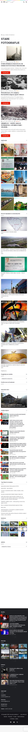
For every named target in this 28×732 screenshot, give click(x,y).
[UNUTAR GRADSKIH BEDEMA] (5, 646)
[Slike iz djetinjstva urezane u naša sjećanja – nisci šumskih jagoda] (4, 477)
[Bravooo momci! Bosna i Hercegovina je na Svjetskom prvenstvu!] (5, 529)
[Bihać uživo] (7, 190)
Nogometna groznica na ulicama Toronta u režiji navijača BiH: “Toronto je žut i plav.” (18, 470)
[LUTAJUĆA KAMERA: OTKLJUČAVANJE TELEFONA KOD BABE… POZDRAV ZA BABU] (4, 625)
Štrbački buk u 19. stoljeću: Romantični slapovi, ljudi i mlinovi (12, 94)
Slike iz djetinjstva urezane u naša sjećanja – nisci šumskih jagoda (18, 475)
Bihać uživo (3, 507)
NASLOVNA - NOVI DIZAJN (6, 488)
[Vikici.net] (8, 2)
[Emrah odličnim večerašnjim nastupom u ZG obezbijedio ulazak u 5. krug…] (4, 632)
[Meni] (1, 2)
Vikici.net (4, 61)
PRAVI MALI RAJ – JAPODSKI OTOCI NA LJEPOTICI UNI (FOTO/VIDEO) (18, 457)
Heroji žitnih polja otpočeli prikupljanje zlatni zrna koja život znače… (18, 451)
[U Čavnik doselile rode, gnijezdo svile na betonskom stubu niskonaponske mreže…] (5, 523)
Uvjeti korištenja (20, 716)
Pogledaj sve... (4, 370)
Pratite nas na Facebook (7, 382)
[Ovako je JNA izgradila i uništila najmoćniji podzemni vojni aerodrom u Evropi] (23, 651)
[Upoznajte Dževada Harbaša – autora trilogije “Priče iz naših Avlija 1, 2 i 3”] (4, 682)
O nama (14, 716)
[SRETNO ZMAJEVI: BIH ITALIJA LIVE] (14, 529)
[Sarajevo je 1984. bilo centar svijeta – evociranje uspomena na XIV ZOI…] (14, 656)
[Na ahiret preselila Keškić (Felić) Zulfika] (5, 534)
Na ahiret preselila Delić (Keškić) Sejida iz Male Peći (18, 415)
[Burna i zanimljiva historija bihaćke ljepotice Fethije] (20, 177)
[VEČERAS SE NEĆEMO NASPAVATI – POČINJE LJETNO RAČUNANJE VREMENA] (23, 529)
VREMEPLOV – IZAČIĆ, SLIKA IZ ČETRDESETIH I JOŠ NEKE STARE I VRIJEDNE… (11, 125)
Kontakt (5, 716)
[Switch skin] (24, 2)
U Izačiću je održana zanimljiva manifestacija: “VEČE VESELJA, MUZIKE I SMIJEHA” (17, 438)
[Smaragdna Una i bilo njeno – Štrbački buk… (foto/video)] (14, 523)
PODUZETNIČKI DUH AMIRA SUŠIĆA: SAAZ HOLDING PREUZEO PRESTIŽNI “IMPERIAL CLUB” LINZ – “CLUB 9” (18, 445)
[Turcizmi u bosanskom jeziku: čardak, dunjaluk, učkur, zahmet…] (20, 150)
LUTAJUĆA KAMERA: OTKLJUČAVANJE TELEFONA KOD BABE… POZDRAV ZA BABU (17, 625)
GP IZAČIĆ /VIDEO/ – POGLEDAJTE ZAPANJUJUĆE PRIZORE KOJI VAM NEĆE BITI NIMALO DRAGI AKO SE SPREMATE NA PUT (13, 251)
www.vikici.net (23, 714)
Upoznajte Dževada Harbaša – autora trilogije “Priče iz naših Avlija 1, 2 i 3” (17, 682)
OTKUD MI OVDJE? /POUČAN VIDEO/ (9, 231)
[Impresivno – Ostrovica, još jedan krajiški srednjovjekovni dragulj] (14, 646)
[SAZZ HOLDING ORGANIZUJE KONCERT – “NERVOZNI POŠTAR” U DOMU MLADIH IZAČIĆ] (23, 534)
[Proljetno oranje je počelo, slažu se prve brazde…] (14, 534)
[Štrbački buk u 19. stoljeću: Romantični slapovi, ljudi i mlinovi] (14, 82)
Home (3, 34)
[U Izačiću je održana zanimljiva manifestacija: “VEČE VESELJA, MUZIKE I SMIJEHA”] (4, 439)
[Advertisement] (14, 19)
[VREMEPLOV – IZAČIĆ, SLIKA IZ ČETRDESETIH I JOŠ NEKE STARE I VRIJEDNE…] (14, 113)
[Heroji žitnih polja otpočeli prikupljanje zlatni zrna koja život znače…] (4, 451)
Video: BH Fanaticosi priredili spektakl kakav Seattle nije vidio (18, 463)
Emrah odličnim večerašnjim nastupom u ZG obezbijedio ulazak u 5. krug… (18, 632)
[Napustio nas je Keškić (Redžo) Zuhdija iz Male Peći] (4, 432)
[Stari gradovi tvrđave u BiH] (23, 646)
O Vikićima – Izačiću (14, 718)
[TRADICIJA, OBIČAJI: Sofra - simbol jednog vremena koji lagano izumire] (7, 177)
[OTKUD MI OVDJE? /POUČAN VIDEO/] (5, 651)
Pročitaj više (5, 72)
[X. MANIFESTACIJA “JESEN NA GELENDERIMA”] (4, 676)
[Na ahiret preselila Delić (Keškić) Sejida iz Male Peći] (7, 163)
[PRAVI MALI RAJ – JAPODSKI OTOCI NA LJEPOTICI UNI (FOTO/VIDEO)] (4, 458)
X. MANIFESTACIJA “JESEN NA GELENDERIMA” (16, 675)
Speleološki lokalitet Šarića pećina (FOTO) (10, 486)
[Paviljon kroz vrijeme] (5, 656)
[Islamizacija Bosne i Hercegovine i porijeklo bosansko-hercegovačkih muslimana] (20, 190)
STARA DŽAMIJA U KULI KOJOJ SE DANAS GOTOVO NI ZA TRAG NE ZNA (13, 65)
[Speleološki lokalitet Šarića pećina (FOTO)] (7, 150)
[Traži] (26, 2)
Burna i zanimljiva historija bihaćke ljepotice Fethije (11, 505)
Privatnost (10, 716)
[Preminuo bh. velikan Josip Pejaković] (4, 670)
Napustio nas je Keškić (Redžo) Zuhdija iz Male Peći (17, 431)
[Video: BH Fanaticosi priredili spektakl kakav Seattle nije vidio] (4, 464)
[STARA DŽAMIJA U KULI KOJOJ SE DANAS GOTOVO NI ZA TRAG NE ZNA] (14, 53)
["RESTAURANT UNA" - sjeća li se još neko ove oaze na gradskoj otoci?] (20, 204)
